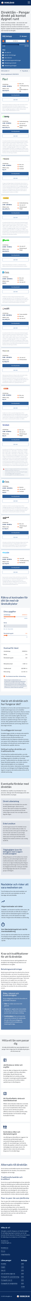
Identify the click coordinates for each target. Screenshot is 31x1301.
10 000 (23, 1287)
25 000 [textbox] (15, 41)
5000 (22, 1283)
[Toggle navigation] (29, 2)
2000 (22, 1270)
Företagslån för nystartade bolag (10, 1277)
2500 (22, 1273)
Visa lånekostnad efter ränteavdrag (16, 676)
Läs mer (15, 100)
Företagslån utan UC (6, 1280)
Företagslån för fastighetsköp (9, 1283)
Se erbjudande (15, 95)
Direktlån (3, 1264)
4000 (22, 1280)
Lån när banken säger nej (8, 1273)
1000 (22, 1264)
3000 (22, 1277)
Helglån (3, 1267)
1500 (22, 1267)
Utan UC (3, 1270)
